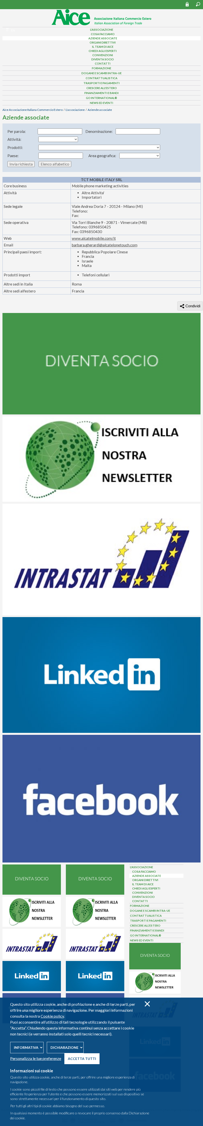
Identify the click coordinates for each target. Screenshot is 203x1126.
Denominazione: (99, 131)
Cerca (198, 4)
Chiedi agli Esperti (103, 50)
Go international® (101, 97)
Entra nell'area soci (189, 4)
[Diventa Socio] (101, 413)
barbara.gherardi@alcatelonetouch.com (104, 245)
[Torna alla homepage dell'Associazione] (102, 24)
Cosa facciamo (103, 34)
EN (13, 30)
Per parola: (16, 131)
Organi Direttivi (103, 42)
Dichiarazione (64, 1047)
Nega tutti (147, 1003)
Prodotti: (15, 147)
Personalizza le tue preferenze (35, 1058)
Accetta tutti (82, 1058)
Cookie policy (52, 1016)
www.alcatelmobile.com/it (94, 238)
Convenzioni (102, 55)
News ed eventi (101, 102)
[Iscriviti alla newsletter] (101, 501)
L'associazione (75, 110)
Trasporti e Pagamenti (101, 83)
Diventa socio (102, 59)
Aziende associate (102, 38)
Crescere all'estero (101, 88)
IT (7, 30)
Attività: (14, 139)
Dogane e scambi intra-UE (101, 73)
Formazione (101, 68)
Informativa (26, 1047)
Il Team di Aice (102, 46)
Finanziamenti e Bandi (101, 93)
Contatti (102, 63)
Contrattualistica (101, 78)
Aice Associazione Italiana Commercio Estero (32, 110)
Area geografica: (102, 155)
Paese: (13, 155)
